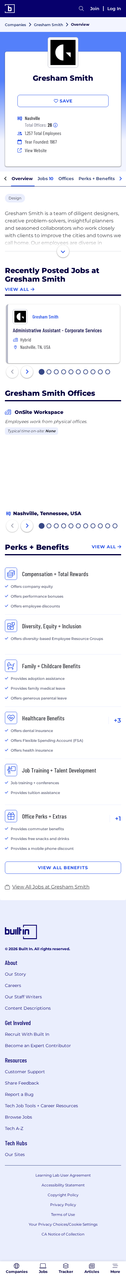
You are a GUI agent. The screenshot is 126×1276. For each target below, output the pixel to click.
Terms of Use (63, 1214)
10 (108, 372)
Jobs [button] (46, 178)
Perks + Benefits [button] (97, 178)
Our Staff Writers (23, 997)
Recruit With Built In (27, 1034)
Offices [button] (66, 178)
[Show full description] (63, 251)
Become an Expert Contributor (38, 1045)
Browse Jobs (18, 1117)
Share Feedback (22, 1083)
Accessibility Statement (63, 1185)
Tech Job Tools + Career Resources (41, 1105)
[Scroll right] (120, 179)
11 (115, 526)
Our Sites (15, 1154)
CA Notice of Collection (63, 1234)
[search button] (81, 8)
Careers (13, 985)
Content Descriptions (28, 1008)
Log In (114, 8)
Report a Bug (19, 1094)
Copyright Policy (63, 1195)
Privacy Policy (63, 1204)
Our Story (15, 974)
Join (94, 8)
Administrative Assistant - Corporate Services (57, 330)
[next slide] (27, 372)
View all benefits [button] (63, 867)
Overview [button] (22, 178)
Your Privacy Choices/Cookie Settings (63, 1224)
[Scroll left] (5, 179)
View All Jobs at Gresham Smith (51, 887)
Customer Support (25, 1071)
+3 (117, 720)
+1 (118, 818)
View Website (36, 150)
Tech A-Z (14, 1128)
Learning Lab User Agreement (63, 1175)
